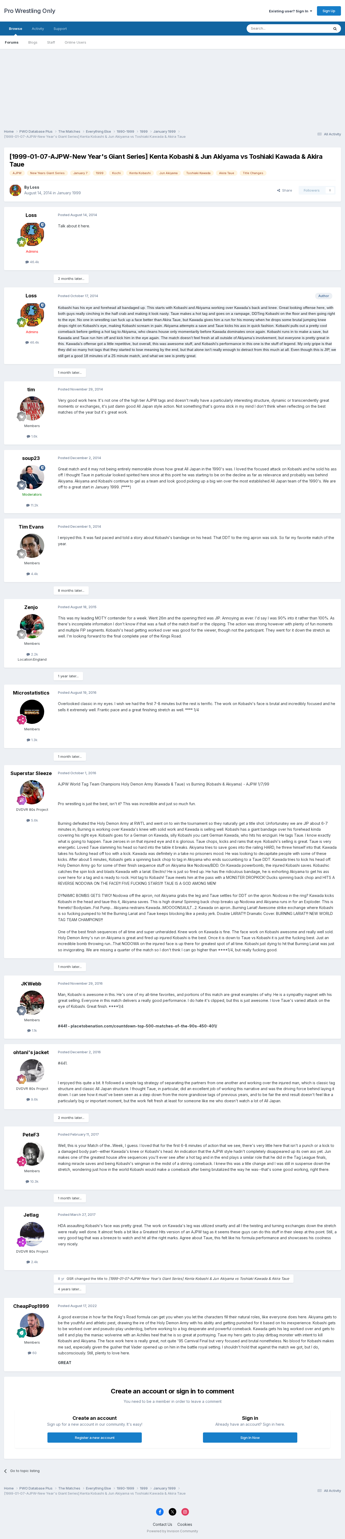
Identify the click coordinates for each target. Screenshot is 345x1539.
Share (286, 190)
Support (60, 28)
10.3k (34, 1181)
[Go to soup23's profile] (32, 477)
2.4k (34, 1262)
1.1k (34, 1030)
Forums (12, 42)
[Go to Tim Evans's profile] (32, 546)
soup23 (31, 458)
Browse (15, 28)
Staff (51, 42)
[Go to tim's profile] (32, 408)
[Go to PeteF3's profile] (32, 1154)
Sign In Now (250, 1437)
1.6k (33, 436)
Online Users (75, 42)
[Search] (335, 28)
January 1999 (69, 193)
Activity (38, 28)
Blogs (32, 42)
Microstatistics (31, 693)
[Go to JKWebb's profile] (32, 1003)
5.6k (34, 820)
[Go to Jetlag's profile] (32, 1234)
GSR (70, 1278)
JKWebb (31, 984)
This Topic (313, 28)
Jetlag (31, 1215)
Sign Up (329, 11)
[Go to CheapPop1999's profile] (32, 1325)
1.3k (33, 740)
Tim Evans (31, 527)
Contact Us (162, 1524)
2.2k (34, 654)
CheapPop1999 (31, 1306)
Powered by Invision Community (172, 1531)
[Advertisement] (172, 86)
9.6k (34, 1099)
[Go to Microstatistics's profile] (32, 712)
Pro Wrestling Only (29, 10)
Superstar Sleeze (31, 773)
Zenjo (31, 607)
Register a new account (95, 1437)
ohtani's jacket (31, 1052)
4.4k (34, 574)
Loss (34, 187)
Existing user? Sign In (289, 11)
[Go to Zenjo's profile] (32, 626)
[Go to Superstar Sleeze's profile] (32, 792)
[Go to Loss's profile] (15, 190)
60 (34, 1353)
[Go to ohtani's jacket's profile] (32, 1071)
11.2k (34, 505)
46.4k (34, 262)
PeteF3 (31, 1134)
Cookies (184, 1524)
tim (31, 389)
